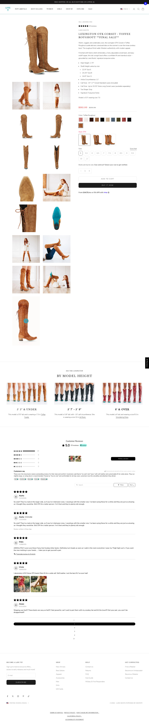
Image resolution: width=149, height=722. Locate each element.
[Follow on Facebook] (7, 696)
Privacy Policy (70, 712)
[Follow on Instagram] (18, 696)
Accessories (60, 678)
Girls (57, 685)
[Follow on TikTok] (29, 696)
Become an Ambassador (134, 670)
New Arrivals (60, 667)
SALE (90, 9)
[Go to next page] (74, 638)
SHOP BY (69, 9)
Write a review (123, 459)
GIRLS (59, 9)
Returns (88, 670)
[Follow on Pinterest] (23, 696)
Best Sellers (60, 670)
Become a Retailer (131, 674)
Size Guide (89, 678)
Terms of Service (56, 712)
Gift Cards (59, 689)
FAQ (87, 674)
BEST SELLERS (36, 9)
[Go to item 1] (72, 459)
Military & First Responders (95, 681)
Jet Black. (82, 417)
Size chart (133, 149)
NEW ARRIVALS (21, 9)
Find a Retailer (130, 667)
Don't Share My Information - (88, 712)
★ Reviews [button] (147, 363)
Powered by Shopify (134, 703)
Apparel (59, 674)
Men (57, 681)
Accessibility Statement (74, 719)
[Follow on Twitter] (13, 696)
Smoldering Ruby (122, 417)
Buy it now (108, 185)
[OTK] (84, 140)
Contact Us (89, 667)
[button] (84, 26)
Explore (80, 9)
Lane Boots (84, 30)
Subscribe (21, 682)
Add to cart (107, 179)
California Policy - (74, 716)
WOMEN (50, 9)
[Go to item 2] (78, 459)
